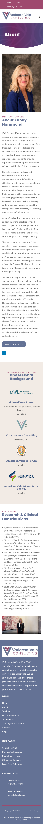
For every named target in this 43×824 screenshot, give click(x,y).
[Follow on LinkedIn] (4, 353)
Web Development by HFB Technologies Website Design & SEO (21, 819)
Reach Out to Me (14, 344)
